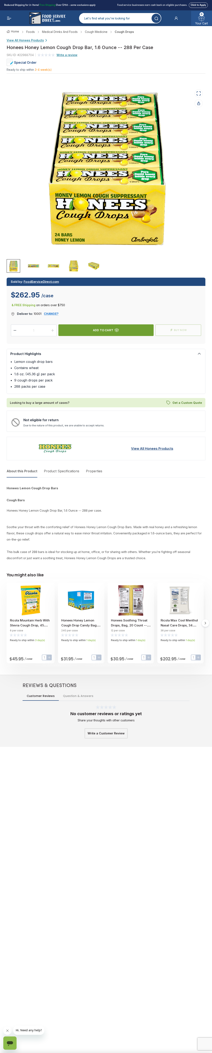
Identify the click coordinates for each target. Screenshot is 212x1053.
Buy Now (180, 330)
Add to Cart (103, 330)
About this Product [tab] (22, 471)
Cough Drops (124, 32)
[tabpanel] (106, 523)
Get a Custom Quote (187, 402)
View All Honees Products (25, 40)
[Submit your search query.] (156, 18)
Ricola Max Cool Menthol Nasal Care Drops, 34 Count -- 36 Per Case (179, 625)
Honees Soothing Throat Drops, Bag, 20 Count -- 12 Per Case (131, 625)
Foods (30, 32)
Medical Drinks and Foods (60, 32)
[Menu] (9, 18)
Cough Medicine (96, 32)
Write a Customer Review (106, 733)
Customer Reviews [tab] (41, 696)
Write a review (67, 55)
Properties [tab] (94, 471)
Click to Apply (198, 5)
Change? (51, 313)
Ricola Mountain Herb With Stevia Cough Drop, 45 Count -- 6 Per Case (30, 625)
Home (15, 31)
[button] (176, 18)
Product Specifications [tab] (61, 471)
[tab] (13, 266)
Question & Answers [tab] (78, 696)
